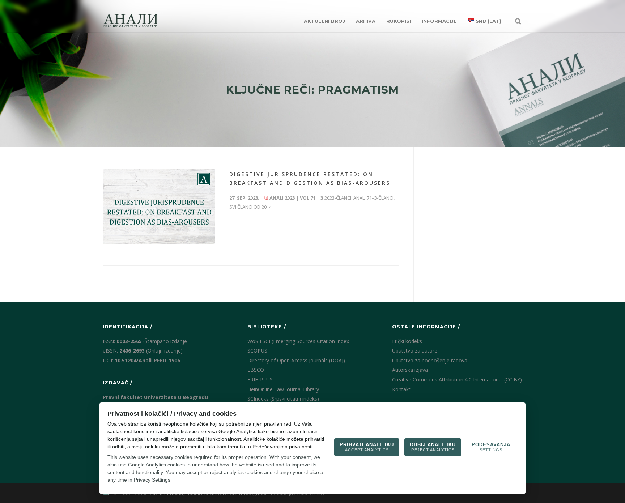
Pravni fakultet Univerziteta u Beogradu (155, 397)
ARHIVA (365, 21)
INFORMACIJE (439, 21)
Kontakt (401, 389)
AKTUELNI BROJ (324, 21)
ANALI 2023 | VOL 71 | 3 (296, 198)
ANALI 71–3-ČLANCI (373, 198)
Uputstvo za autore (414, 350)
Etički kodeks (407, 341)
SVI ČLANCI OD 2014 (250, 207)
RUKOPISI (398, 21)
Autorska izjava (410, 369)
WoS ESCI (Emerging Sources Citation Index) (299, 341)
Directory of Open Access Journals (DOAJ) (296, 360)
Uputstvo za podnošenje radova (429, 360)
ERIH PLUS (260, 379)
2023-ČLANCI (337, 198)
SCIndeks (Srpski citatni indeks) (283, 398)
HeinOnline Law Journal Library (283, 389)
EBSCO (255, 369)
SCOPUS (257, 350)
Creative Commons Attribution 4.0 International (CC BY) (457, 379)
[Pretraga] (518, 21)
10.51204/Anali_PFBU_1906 (147, 360)
